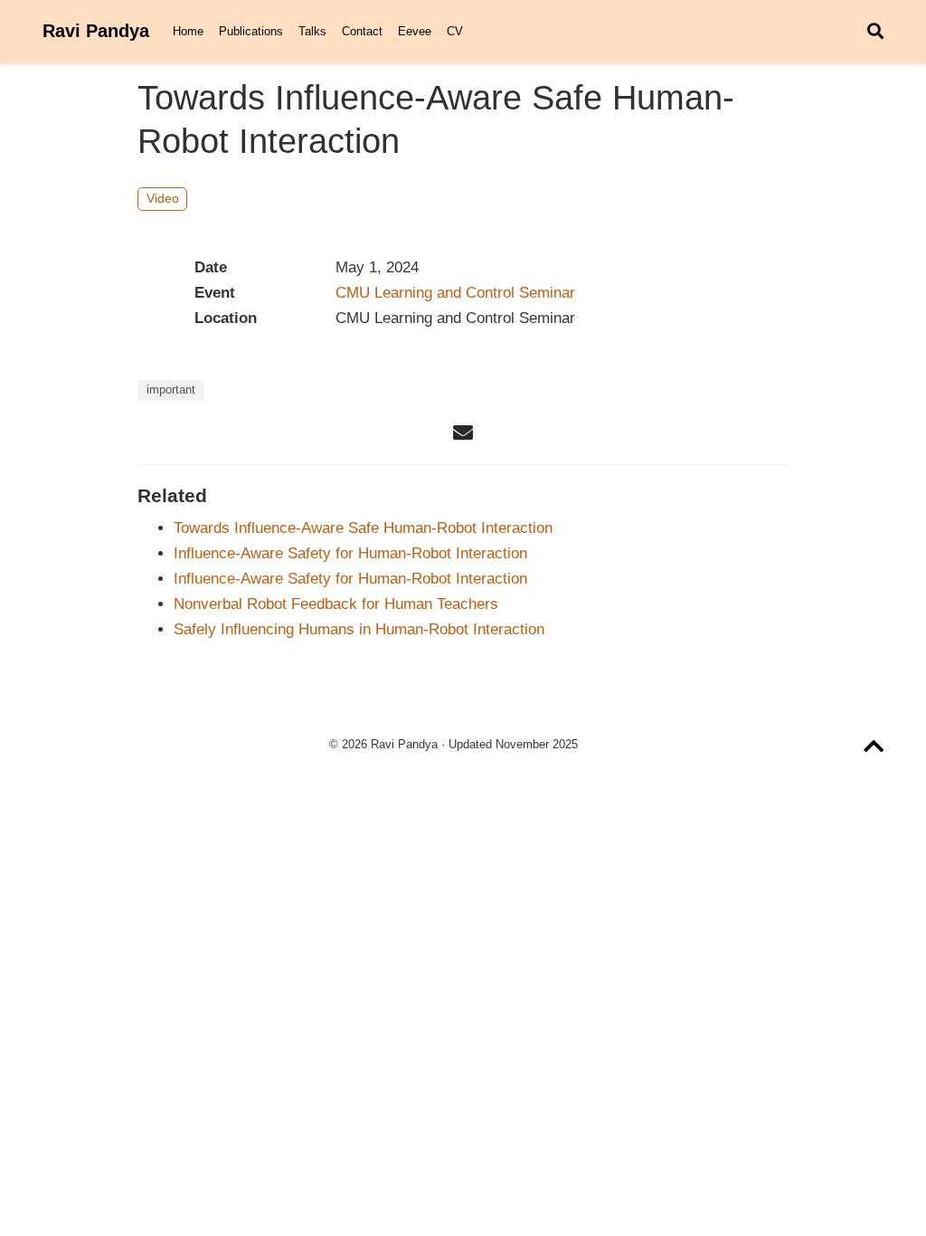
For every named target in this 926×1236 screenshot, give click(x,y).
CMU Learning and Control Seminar (455, 292)
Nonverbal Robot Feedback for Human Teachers (336, 604)
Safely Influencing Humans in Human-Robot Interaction (359, 629)
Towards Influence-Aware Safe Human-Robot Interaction (363, 528)
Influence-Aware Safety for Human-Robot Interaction (350, 553)
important (170, 389)
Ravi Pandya (96, 31)
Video (162, 198)
